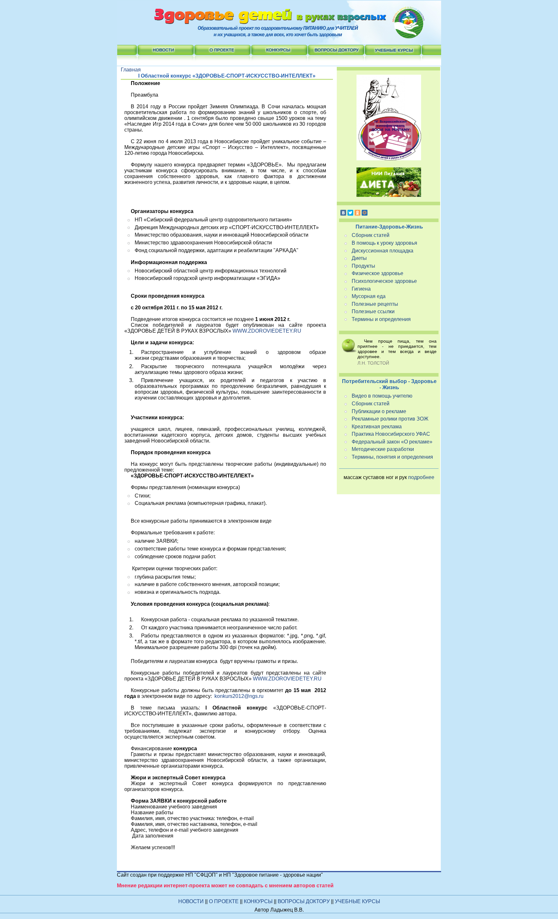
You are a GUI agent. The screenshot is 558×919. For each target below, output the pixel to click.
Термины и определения (381, 319)
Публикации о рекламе (379, 411)
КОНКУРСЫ (259, 901)
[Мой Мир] (364, 213)
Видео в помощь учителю (382, 396)
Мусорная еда (369, 296)
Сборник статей (370, 235)
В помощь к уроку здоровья (384, 243)
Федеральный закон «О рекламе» (392, 441)
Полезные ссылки (373, 311)
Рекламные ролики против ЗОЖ (390, 419)
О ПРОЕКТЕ (224, 901)
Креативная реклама (377, 426)
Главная (131, 69)
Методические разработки (383, 449)
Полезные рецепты (375, 304)
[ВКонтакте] (343, 213)
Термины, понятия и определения (392, 457)
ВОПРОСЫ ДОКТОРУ (304, 901)
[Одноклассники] (357, 213)
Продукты (363, 266)
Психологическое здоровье (384, 281)
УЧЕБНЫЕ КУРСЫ (357, 901)
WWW (266, 331)
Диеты (359, 258)
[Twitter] (350, 213)
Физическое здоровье (377, 273)
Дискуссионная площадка (382, 250)
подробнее (421, 477)
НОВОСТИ (191, 901)
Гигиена (361, 289)
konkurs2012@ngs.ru (239, 696)
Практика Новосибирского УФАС (391, 434)
